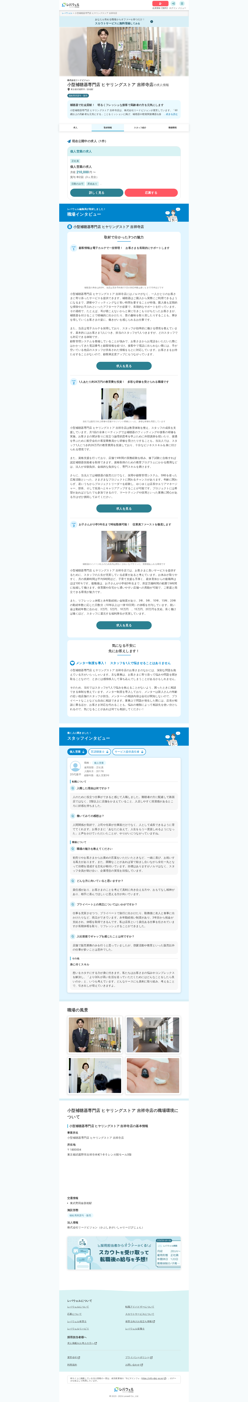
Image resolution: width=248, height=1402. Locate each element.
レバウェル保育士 (77, 1321)
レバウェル (67, 13)
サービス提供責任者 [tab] (127, 751)
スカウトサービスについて (139, 1314)
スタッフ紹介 (140, 127)
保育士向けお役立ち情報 (138, 1321)
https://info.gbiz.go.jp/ (152, 1378)
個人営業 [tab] (75, 751)
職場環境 (173, 127)
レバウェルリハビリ (78, 1328)
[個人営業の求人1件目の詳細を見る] (124, 177)
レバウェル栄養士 (135, 1328)
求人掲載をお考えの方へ (80, 1343)
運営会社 (72, 1357)
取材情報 (108, 127)
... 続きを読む (171, 114)
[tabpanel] (124, 875)
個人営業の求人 (81, 166)
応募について (74, 1314)
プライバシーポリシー (137, 1357)
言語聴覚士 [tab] (98, 751)
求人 (75, 127)
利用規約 (72, 1364)
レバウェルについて (78, 1306)
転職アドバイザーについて (139, 1306)
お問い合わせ (132, 1364)
